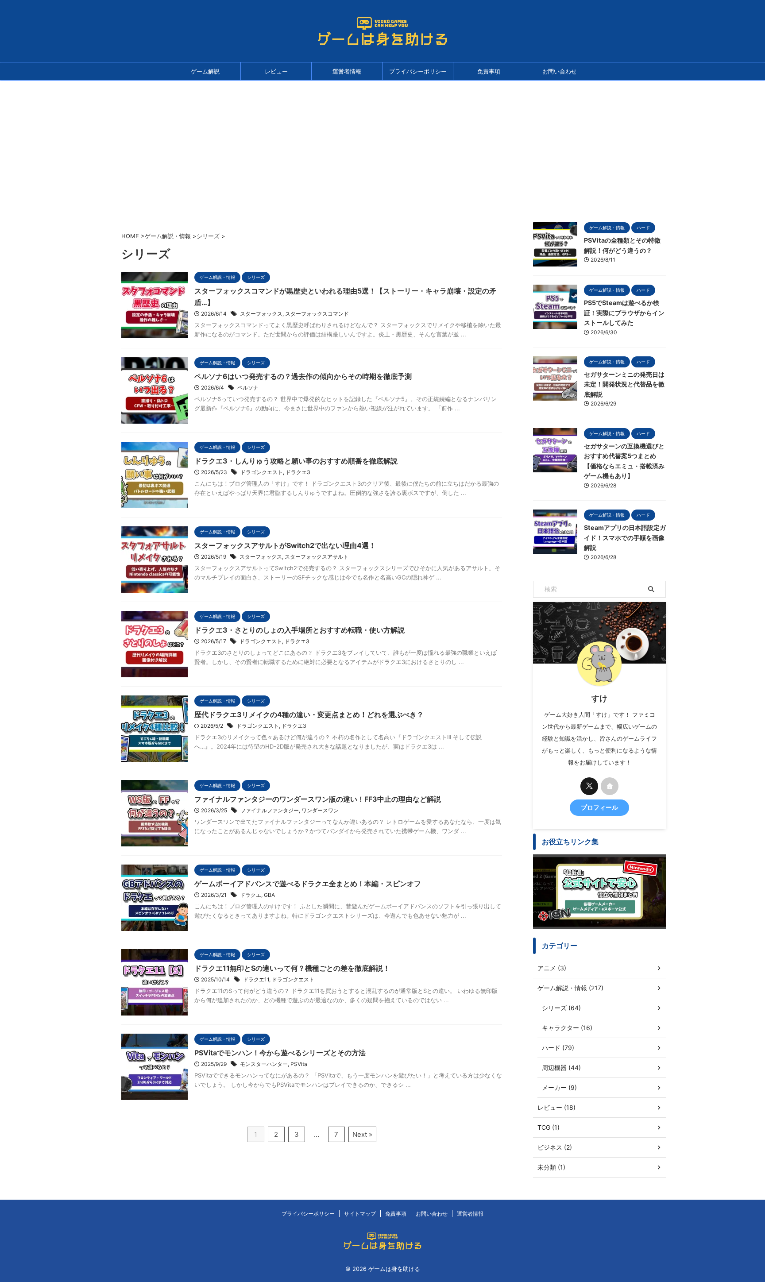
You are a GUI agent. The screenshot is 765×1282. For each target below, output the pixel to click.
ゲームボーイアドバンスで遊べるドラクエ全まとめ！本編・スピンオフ (307, 883)
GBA (269, 895)
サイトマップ (360, 1213)
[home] (609, 786)
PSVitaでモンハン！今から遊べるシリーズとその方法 (280, 1052)
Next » (362, 1134)
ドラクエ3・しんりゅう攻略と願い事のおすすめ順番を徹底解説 (296, 460)
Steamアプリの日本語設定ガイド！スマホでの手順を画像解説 (625, 537)
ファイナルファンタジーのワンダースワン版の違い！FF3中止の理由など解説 (317, 799)
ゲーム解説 (205, 71)
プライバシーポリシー (418, 71)
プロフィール (599, 807)
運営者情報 (346, 71)
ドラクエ (250, 895)
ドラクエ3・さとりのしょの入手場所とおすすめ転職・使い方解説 (299, 630)
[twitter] (589, 786)
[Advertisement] (382, 147)
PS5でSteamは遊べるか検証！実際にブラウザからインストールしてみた (624, 312)
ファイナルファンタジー (269, 810)
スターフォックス (261, 313)
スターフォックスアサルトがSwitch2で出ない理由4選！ (285, 545)
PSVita (298, 1064)
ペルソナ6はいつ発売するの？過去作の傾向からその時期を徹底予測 (303, 376)
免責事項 (488, 71)
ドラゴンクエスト (261, 472)
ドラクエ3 (298, 472)
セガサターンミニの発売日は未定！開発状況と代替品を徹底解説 (624, 384)
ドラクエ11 (256, 979)
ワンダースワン (320, 810)
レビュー (276, 71)
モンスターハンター (264, 1064)
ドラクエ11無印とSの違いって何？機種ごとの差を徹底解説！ (292, 968)
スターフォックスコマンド (317, 313)
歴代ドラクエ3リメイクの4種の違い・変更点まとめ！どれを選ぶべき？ (309, 714)
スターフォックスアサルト (316, 556)
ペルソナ (248, 387)
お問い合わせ (559, 71)
